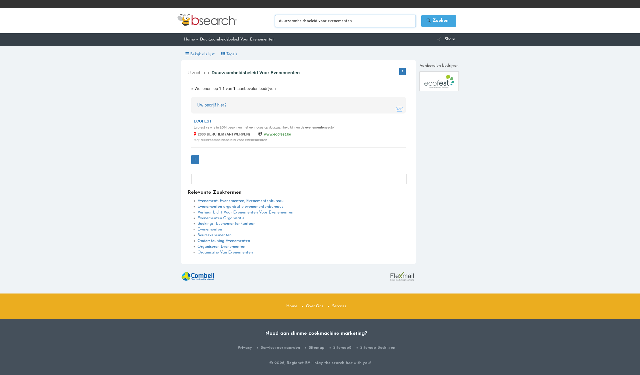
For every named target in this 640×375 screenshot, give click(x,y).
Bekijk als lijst (202, 54)
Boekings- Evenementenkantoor (226, 224)
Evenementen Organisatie (221, 218)
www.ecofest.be (277, 133)
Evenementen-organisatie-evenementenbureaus (240, 207)
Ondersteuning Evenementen (224, 241)
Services (339, 306)
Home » (191, 40)
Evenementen (210, 230)
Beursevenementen (215, 235)
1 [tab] (402, 71)
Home (291, 306)
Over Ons (314, 306)
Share (450, 39)
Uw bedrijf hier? (211, 105)
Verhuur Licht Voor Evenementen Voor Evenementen (245, 212)
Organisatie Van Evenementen (225, 252)
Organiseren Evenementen (221, 247)
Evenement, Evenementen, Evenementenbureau (241, 201)
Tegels (231, 54)
